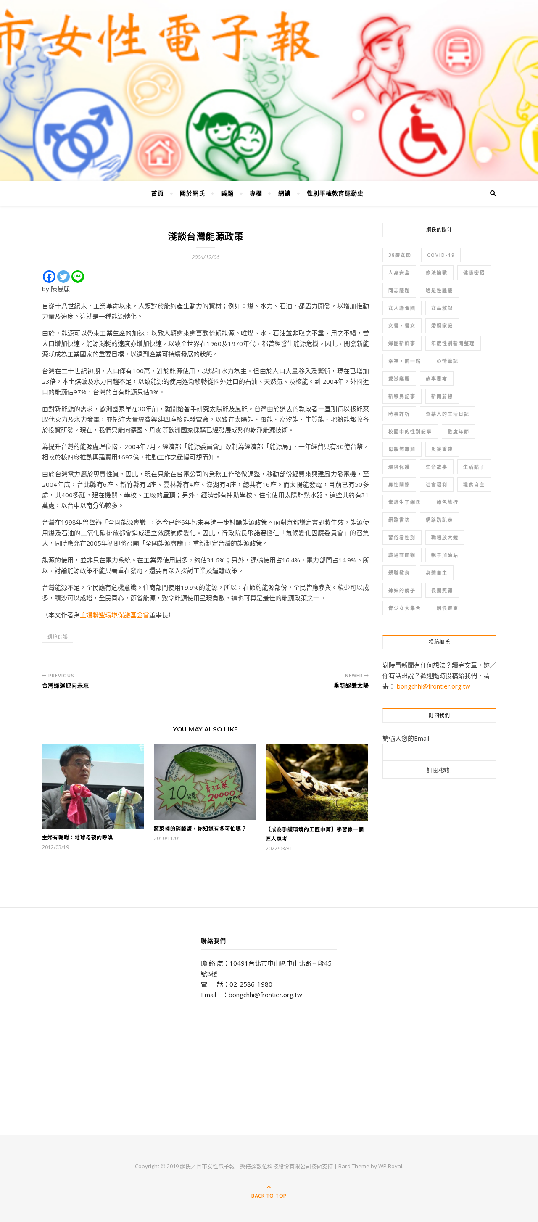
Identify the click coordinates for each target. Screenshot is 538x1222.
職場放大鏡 (445, 537)
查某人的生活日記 (447, 414)
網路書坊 (399, 520)
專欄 (256, 193)
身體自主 (437, 573)
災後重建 (442, 449)
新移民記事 (402, 396)
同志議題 (399, 290)
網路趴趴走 (439, 520)
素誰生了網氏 (404, 502)
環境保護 (57, 637)
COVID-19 (441, 255)
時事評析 (399, 414)
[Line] (77, 276)
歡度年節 (458, 431)
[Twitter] (63, 276)
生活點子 (474, 467)
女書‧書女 (402, 325)
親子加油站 (445, 555)
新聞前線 (442, 396)
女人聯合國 (402, 308)
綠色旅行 (448, 502)
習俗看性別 (402, 537)
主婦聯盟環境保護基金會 (114, 614)
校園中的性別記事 (410, 431)
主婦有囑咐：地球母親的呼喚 (77, 837)
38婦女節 (399, 255)
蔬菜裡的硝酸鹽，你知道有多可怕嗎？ (200, 829)
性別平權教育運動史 (335, 193)
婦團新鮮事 (402, 343)
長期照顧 (442, 590)
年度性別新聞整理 (453, 343)
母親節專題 (402, 449)
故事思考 (437, 378)
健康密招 (474, 272)
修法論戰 (437, 272)
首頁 (157, 193)
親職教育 (399, 573)
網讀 (284, 193)
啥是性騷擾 (439, 290)
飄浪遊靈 (448, 608)
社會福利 (437, 484)
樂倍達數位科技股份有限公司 (275, 1166)
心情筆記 (448, 361)
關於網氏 (192, 193)
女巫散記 (442, 308)
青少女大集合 (404, 608)
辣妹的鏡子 (402, 590)
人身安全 (399, 272)
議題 (227, 193)
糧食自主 (474, 484)
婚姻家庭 (442, 325)
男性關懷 (399, 484)
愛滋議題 (399, 378)
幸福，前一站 (404, 361)
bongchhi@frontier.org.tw (433, 686)
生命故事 (437, 467)
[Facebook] (49, 276)
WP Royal (390, 1166)
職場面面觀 (402, 555)
